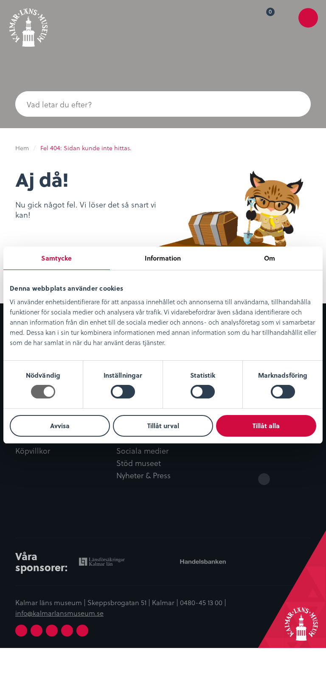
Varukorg (272, 13)
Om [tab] (269, 258)
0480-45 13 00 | (203, 602)
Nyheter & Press (143, 475)
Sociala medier (142, 451)
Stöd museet (138, 463)
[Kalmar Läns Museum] (28, 24)
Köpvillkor (32, 451)
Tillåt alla (266, 425)
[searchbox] (146, 104)
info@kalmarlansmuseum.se (59, 613)
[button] (294, 104)
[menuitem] (264, 18)
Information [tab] (163, 258)
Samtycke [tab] (56, 258)
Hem (22, 147)
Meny (308, 24)
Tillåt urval (163, 425)
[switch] (123, 391)
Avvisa (60, 425)
